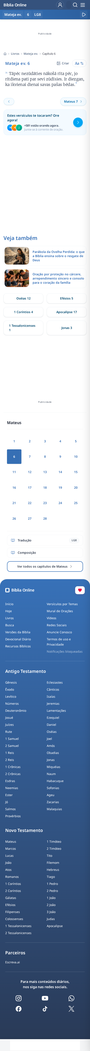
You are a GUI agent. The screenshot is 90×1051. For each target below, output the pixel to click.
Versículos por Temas (62, 604)
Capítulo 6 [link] (48, 54)
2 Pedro (52, 891)
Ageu (50, 795)
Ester (9, 795)
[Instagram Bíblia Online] (18, 998)
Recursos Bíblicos (18, 646)
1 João (51, 898)
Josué (9, 717)
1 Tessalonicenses (18, 926)
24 (60, 503)
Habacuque (55, 781)
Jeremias (53, 703)
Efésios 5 (66, 298)
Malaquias (54, 809)
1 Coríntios (13, 884)
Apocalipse (55, 926)
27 (29, 518)
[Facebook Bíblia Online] (18, 1008)
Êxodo (9, 689)
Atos (8, 870)
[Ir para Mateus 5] (9, 101)
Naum (51, 774)
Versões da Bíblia (17, 632)
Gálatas (10, 898)
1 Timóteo (54, 841)
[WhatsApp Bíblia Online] (71, 998)
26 (14, 518)
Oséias (52, 732)
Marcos (10, 848)
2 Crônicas (13, 774)
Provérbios (13, 816)
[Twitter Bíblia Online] (71, 1008)
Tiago (51, 877)
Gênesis (11, 682)
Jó (6, 802)
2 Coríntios (13, 891)
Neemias (11, 788)
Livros (15, 54)
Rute (8, 732)
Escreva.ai (12, 962)
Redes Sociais (57, 625)
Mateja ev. (31, 54)
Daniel (51, 724)
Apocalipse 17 (66, 312)
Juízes (9, 724)
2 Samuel (12, 746)
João (8, 862)
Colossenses (14, 919)
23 (45, 503)
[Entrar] (60, 5)
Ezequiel (53, 717)
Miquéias (53, 767)
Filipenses (12, 912)
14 (60, 472)
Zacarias (53, 802)
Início (9, 604)
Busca (9, 625)
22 (29, 503)
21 (14, 503)
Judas (51, 919)
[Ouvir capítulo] (83, 14)
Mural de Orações (60, 611)
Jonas (51, 760)
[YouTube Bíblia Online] (45, 998)
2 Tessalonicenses (18, 933)
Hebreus (53, 870)
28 (45, 518)
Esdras (10, 781)
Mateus (10, 841)
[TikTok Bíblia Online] (45, 1008)
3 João (51, 912)
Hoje (8, 611)
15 (76, 472)
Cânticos (53, 689)
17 (29, 487)
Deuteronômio (15, 710)
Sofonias (53, 788)
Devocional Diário (18, 639)
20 (76, 487)
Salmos (10, 809)
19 (60, 487)
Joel (49, 739)
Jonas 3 (66, 328)
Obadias (53, 753)
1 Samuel (12, 739)
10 (76, 456)
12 (29, 472)
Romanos (12, 877)
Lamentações (56, 710)
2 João (51, 905)
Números (12, 703)
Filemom (53, 862)
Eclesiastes (55, 682)
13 (45, 472)
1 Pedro (52, 884)
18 (45, 487)
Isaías (51, 696)
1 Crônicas (13, 767)
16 (14, 487)
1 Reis (9, 753)
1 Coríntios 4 (23, 312)
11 (14, 472)
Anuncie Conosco (59, 632)
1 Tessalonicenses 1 (22, 327)
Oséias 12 (23, 298)
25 (76, 503)
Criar (65, 63)
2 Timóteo (54, 848)
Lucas (9, 855)
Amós (51, 746)
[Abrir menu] (83, 5)
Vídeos (51, 618)
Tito (49, 855)
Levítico (10, 696)
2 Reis (9, 760)
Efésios (10, 905)
